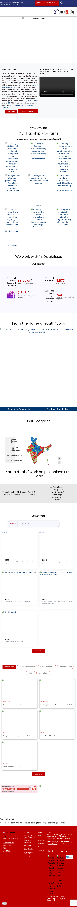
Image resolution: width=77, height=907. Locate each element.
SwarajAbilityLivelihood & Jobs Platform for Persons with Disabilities (29, 839)
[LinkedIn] (53, 851)
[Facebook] (57, 851)
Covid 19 (41, 850)
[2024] (19, 623)
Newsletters (28, 857)
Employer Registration (58, 409)
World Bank (32, 101)
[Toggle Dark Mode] (4, 904)
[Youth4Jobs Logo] (9, 834)
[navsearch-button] (62, 3)
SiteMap (6, 851)
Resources (41, 847)
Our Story (41, 844)
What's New (9, 667)
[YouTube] (62, 851)
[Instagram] (48, 851)
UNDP (8, 103)
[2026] (19, 544)
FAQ (5, 848)
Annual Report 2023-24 (28, 853)
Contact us (8, 842)
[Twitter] (66, 851)
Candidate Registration (19, 409)
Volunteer (7, 845)
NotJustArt (27, 846)
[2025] (57, 544)
